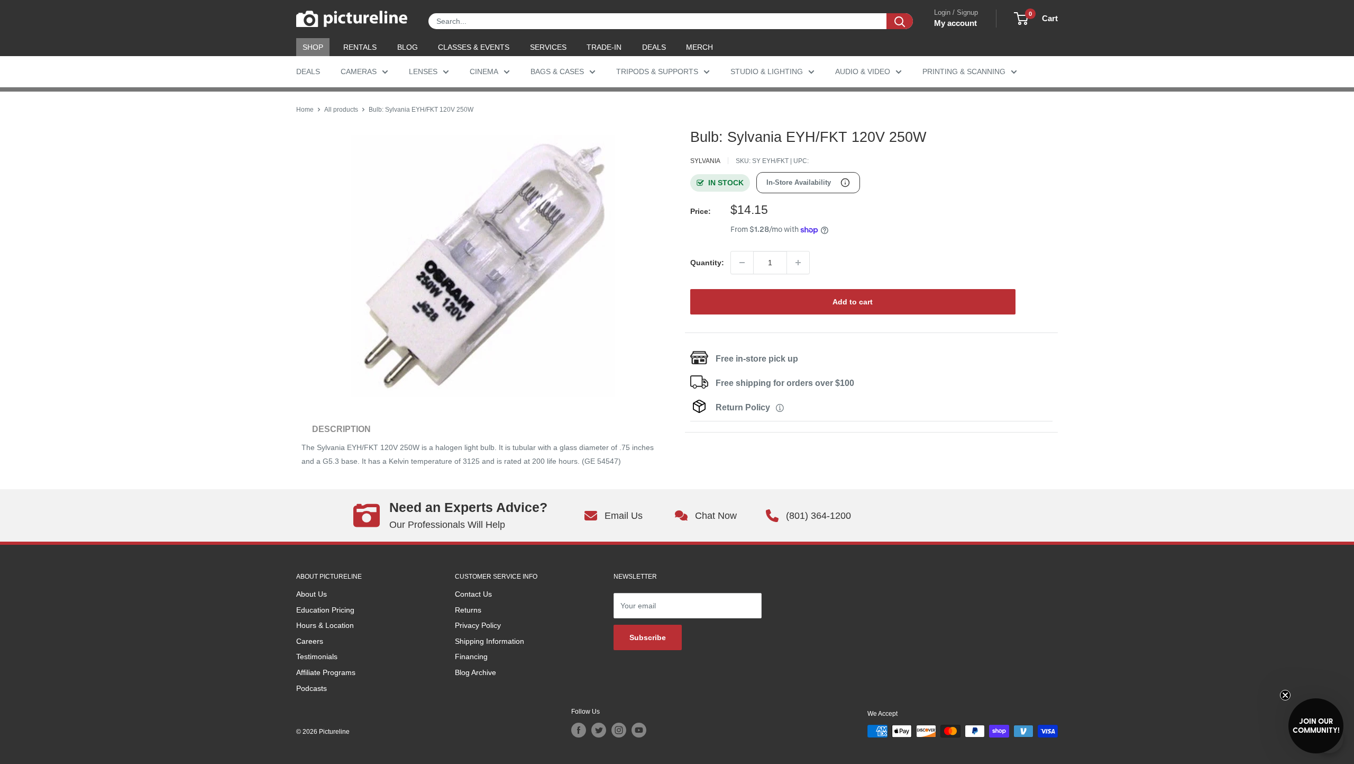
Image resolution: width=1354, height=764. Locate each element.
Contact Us (473, 594)
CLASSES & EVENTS (473, 47)
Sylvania (705, 161)
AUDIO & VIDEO (862, 71)
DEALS (654, 47)
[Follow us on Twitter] (598, 730)
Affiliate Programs (325, 672)
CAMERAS (359, 71)
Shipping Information (489, 641)
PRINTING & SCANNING (963, 71)
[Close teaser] (1285, 695)
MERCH (699, 47)
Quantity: (707, 262)
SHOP (313, 47)
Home (305, 109)
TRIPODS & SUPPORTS (657, 71)
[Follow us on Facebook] (578, 730)
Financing (471, 656)
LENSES (423, 71)
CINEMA (484, 71)
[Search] (899, 21)
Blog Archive (475, 672)
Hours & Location (325, 625)
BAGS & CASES (557, 71)
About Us (311, 594)
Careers (309, 641)
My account (955, 23)
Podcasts (311, 688)
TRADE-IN (604, 47)
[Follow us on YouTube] (639, 730)
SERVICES (548, 47)
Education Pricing (325, 610)
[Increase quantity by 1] (798, 262)
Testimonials (316, 656)
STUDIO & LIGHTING (766, 71)
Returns (468, 610)
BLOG (407, 47)
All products (341, 109)
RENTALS (360, 47)
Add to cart (852, 302)
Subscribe (647, 637)
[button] (1315, 725)
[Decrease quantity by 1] (742, 262)
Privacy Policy (478, 625)
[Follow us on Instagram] (618, 730)
